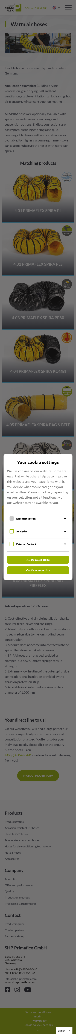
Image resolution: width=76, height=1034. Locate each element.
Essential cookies (26, 518)
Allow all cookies (38, 559)
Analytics (21, 531)
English (61, 1030)
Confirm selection (38, 570)
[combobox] (64, 1030)
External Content (26, 544)
